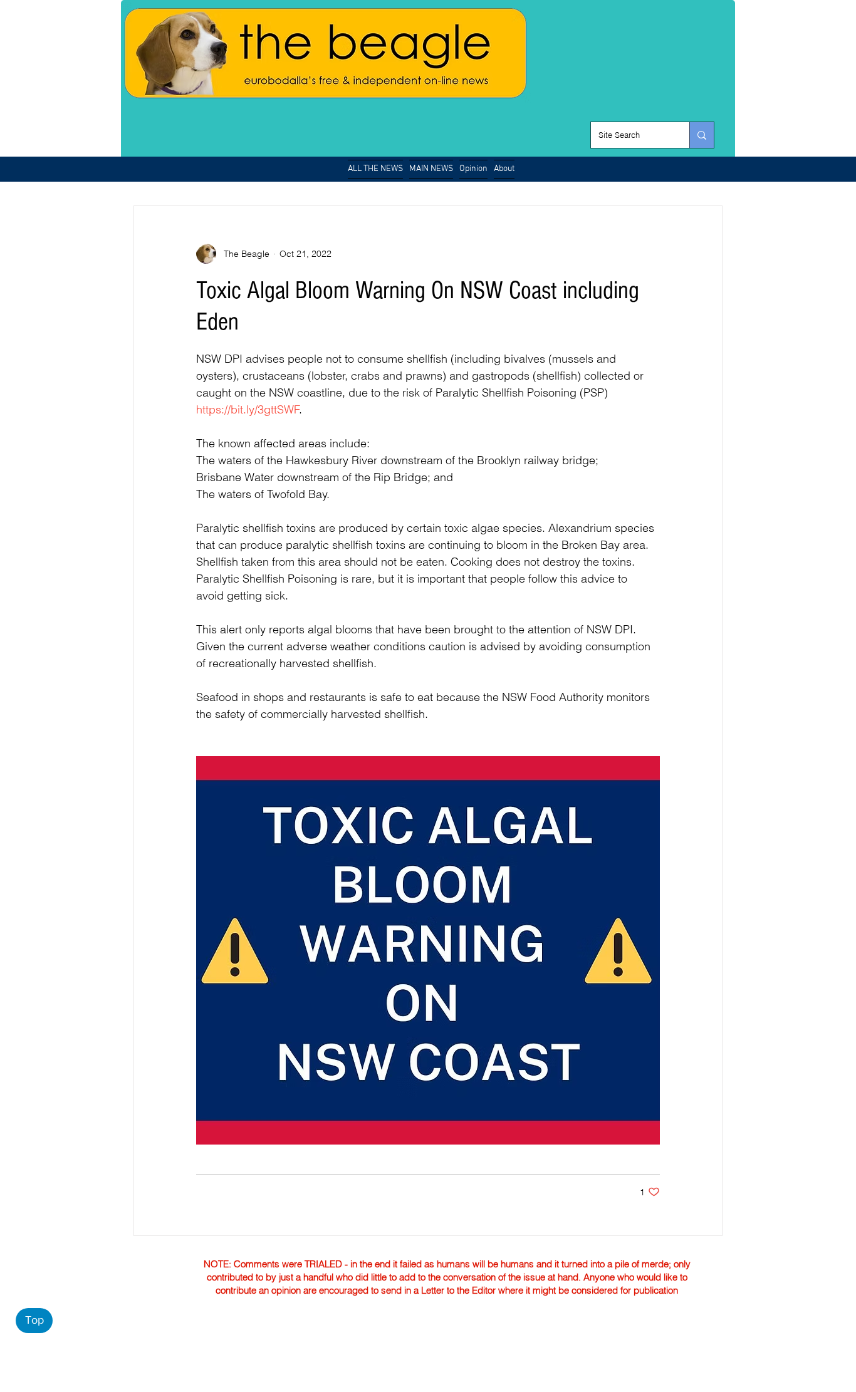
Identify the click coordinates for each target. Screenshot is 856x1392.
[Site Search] (701, 135)
